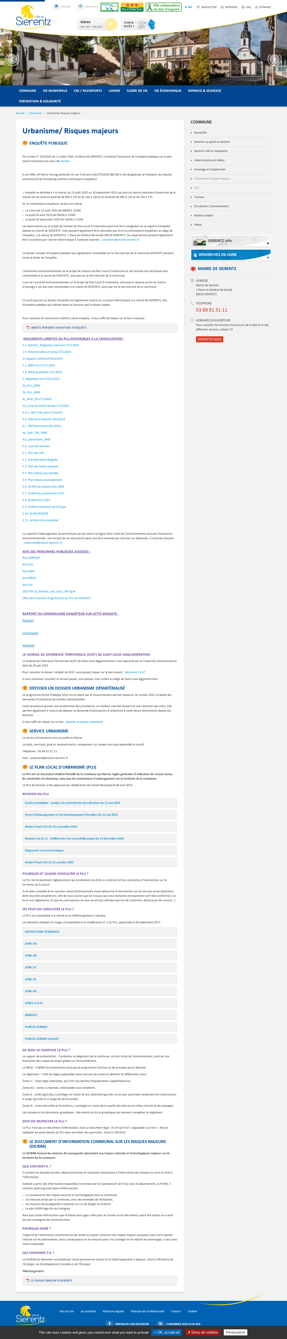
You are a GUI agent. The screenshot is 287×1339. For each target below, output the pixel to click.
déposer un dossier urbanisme (84, 722)
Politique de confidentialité (147, 1311)
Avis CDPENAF (31, 558)
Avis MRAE (29, 578)
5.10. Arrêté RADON (35, 513)
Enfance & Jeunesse (204, 90)
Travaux (199, 197)
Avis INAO (28, 571)
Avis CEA (27, 564)
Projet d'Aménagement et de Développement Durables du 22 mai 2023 (71, 815)
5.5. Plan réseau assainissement (42, 480)
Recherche (91, 6)
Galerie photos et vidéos (209, 160)
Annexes (28, 645)
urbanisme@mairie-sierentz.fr (121, 240)
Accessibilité (88, 1311)
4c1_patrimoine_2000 (36, 439)
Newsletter (209, 7)
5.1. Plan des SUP (33, 453)
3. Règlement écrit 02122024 (40, 379)
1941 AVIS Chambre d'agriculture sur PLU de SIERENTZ (56, 598)
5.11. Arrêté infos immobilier (40, 520)
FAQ (248, 7)
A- (186, 7)
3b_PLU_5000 (31, 392)
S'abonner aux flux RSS (183, 1324)
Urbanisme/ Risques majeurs (212, 178)
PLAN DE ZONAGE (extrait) (42, 1039)
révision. (65, 161)
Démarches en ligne (218, 254)
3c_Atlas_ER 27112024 (36, 399)
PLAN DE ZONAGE (36, 1027)
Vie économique (167, 90)
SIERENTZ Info (220, 240)
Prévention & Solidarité (40, 101)
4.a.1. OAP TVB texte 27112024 (42, 412)
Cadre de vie (137, 90)
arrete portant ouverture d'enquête (59, 327)
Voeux (198, 224)
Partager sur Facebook (132, 1324)
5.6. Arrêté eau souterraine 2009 (43, 486)
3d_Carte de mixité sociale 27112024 (45, 406)
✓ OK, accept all (167, 1332)
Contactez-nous (209, 339)
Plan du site (67, 1311)
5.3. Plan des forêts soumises (40, 466)
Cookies (192, 1311)
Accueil (65, 6)
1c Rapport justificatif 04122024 (42, 359)
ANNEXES (31, 1015)
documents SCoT (135, 672)
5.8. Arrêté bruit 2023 (36, 500)
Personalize (235, 1332)
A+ (190, 6)
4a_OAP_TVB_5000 (34, 433)
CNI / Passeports (88, 90)
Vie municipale (55, 90)
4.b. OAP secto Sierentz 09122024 (43, 419)
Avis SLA (27, 585)
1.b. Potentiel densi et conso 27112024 (46, 352)
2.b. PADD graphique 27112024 (42, 372)
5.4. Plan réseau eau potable (40, 473)
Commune (27, 90)
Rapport (28, 620)
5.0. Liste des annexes (36, 446)
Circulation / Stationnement (211, 206)
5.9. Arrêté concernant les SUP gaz (44, 507)
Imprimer (231, 7)
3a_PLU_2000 (31, 385)
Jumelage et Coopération (210, 169)
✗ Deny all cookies (203, 1332)
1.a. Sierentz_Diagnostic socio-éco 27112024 (50, 345)
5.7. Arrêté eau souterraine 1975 (43, 493)
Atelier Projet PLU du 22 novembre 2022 (51, 827)
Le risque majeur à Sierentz (51, 1280)
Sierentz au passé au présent (212, 142)
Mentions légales (113, 1311)
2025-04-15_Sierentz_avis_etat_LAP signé (48, 591)
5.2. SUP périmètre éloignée (40, 460)
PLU (196, 188)
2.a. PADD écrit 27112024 (38, 365)
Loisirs (114, 90)
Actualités (200, 132)
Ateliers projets (203, 215)
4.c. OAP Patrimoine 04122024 (41, 426)
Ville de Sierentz (36, 17)
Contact (176, 1311)
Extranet (265, 7)
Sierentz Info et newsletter (211, 151)
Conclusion (30, 633)
